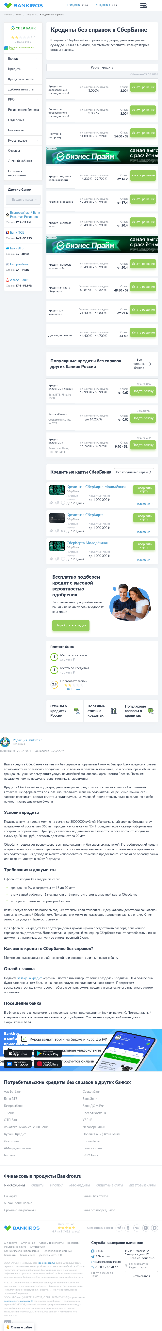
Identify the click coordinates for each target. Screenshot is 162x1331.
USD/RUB (73, 5)
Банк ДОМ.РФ (93, 1105)
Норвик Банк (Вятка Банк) (101, 1134)
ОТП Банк (11, 1119)
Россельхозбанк (94, 1113)
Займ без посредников (99, 1210)
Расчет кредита (102, 67)
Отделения (16, 120)
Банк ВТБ (17, 248)
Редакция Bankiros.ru (28, 740)
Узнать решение (143, 175)
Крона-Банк (91, 1141)
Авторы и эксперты (51, 1243)
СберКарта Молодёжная (87, 543)
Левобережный (94, 1127)
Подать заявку (143, 391)
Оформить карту (144, 489)
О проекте (10, 1243)
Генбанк (9, 1155)
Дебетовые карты (21, 89)
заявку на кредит (29, 978)
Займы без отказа (95, 1196)
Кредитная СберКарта (85, 515)
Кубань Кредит (15, 1134)
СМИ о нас (28, 1243)
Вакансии (73, 1243)
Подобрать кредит (71, 625)
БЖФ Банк (90, 1155)
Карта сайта (27, 1255)
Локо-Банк (12, 1141)
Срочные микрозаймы (20, 1210)
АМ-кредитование (17, 1148)
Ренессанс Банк (58, 448)
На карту (10, 1196)
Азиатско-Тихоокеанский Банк (26, 1127)
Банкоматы (16, 130)
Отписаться (37, 1247)
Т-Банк (9, 1113)
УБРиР (87, 1119)
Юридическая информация (21, 1251)
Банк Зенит (91, 1098)
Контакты (10, 1255)
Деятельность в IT (50, 1255)
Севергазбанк (92, 1148)
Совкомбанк (56, 419)
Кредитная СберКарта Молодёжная (96, 487)
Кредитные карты (21, 79)
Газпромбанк (19, 264)
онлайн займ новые (18, 1203)
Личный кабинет (20, 161)
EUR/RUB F (103, 5)
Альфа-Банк (18, 280)
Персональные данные (57, 1251)
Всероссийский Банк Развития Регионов (25, 214)
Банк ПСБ (17, 232)
